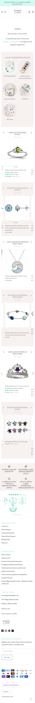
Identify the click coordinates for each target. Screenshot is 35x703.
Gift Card (4, 543)
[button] (9, 174)
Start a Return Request (8, 536)
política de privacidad (7, 571)
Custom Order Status (7, 533)
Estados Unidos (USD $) (10, 685)
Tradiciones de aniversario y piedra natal (13, 568)
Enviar (7, 657)
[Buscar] (6, 12)
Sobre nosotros (5, 555)
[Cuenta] (29, 12)
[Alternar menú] (2, 12)
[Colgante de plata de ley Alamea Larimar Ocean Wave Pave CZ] (17, 261)
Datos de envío (5, 558)
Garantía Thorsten (7, 578)
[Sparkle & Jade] (17, 11)
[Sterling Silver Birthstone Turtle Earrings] (17, 427)
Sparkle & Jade (9, 696)
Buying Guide (5, 539)
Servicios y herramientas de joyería (11, 561)
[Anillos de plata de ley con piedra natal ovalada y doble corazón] (17, 152)
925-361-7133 (5, 609)
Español (5, 691)
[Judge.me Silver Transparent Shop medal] (13, 501)
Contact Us (4, 526)
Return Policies (6, 529)
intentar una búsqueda (11, 41)
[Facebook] (2, 631)
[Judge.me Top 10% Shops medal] (13, 508)
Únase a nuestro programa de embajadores (14, 574)
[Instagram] (6, 631)
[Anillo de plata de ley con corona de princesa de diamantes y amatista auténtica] (17, 371)
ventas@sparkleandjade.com (10, 595)
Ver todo (17, 137)
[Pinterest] (9, 631)
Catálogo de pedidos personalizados (12, 564)
